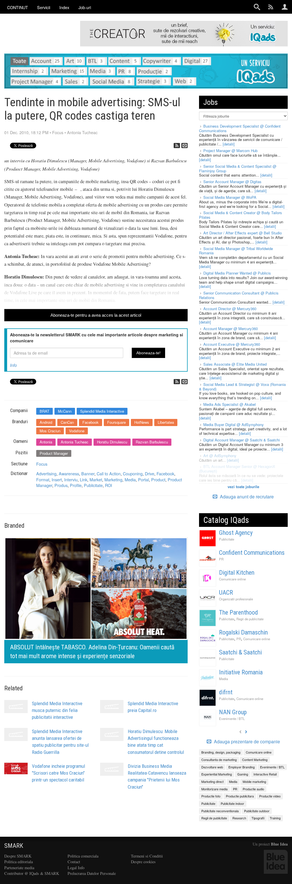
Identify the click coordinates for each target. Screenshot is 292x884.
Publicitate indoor (232, 803)
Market (96, 479)
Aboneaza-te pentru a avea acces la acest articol (95, 315)
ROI (108, 485)
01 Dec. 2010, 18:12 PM (26, 132)
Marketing (113, 479)
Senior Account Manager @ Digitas (232, 181)
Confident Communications (252, 552)
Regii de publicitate (249, 619)
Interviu (71, 479)
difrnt (225, 692)
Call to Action (109, 473)
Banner (87, 473)
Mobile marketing (254, 781)
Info (13, 365)
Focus (57, 132)
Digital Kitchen (236, 572)
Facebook (90, 422)
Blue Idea (279, 844)
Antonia (46, 442)
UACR (226, 592)
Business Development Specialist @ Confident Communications (240, 128)
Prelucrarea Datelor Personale (92, 873)
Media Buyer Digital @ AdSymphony (233, 424)
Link (83, 479)
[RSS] (177, 145)
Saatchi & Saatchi (240, 652)
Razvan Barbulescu (152, 442)
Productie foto (210, 796)
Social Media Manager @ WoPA (229, 197)
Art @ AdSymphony (219, 455)
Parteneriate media (19, 867)
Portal (143, 479)
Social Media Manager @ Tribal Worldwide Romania (236, 251)
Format (42, 479)
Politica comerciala (83, 856)
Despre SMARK (17, 856)
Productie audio (253, 789)
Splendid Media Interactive (102, 411)
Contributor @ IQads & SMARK (31, 873)
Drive (149, 473)
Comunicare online (232, 579)
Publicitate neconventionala (220, 811)
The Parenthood (238, 612)
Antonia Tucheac (82, 132)
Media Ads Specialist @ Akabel (229, 404)
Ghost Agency (236, 532)
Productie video (270, 796)
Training (275, 818)
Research (239, 818)
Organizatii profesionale (236, 599)
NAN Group (233, 712)
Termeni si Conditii (147, 856)
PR (221, 559)
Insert (57, 479)
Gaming (242, 774)
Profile (76, 485)
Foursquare (116, 422)
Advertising (46, 473)
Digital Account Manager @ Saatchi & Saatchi (241, 440)
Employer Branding (241, 767)
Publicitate (93, 485)
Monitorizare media (214, 789)
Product (158, 479)
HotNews (141, 422)
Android (46, 422)
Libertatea (166, 422)
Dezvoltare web (212, 767)
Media (130, 479)
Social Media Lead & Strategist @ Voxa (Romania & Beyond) (242, 387)
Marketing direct (212, 781)
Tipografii (258, 818)
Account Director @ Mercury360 (229, 308)
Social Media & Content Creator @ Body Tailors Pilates (240, 215)
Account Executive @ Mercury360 (231, 344)
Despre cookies (143, 861)
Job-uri (84, 7)
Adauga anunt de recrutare (246, 496)
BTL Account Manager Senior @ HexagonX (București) (237, 469)
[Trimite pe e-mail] (184, 145)
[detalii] (229, 144)
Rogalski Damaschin (243, 632)
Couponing (133, 473)
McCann (65, 411)
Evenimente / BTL (232, 718)
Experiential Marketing (216, 774)
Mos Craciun (50, 430)
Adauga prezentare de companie (246, 741)
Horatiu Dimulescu (112, 442)
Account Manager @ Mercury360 (230, 328)
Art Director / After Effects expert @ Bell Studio (242, 233)
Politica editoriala (18, 861)
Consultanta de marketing (219, 759)
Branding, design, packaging (220, 752)
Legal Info (76, 867)
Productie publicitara (240, 796)
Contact (74, 861)
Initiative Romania (241, 672)
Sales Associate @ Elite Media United (235, 364)
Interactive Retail (265, 774)
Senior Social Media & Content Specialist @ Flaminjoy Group (237, 168)
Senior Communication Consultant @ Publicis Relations (239, 295)
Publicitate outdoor (256, 811)
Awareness (69, 473)
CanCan (67, 422)
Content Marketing (254, 759)
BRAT (44, 411)
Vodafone (76, 430)
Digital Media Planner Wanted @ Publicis (237, 273)
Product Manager (54, 453)
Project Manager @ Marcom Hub (230, 150)
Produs (61, 485)
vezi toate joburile (243, 486)
